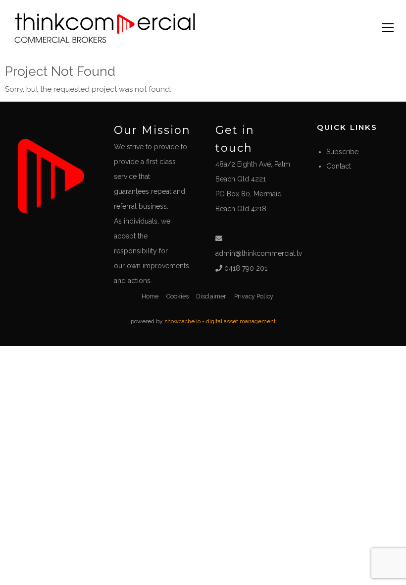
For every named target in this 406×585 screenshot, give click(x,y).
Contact (338, 166)
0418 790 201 (244, 268)
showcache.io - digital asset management (220, 321)
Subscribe (342, 152)
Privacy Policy (253, 296)
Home (150, 296)
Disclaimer (211, 296)
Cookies (177, 296)
